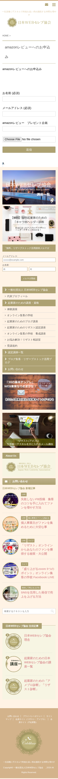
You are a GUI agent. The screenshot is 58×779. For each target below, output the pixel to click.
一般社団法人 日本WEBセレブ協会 (28, 289)
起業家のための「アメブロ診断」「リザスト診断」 (37, 685)
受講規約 (12, 345)
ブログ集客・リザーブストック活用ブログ (28, 361)
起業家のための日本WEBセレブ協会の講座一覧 (37, 662)
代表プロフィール (17, 296)
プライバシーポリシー (32, 716)
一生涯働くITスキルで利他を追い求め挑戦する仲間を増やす (29, 762)
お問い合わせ (15, 369)
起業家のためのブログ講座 (22, 321)
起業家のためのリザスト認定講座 (26, 327)
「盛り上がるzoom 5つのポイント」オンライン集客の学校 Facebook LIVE (37, 573)
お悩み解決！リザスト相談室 (24, 339)
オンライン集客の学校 (20, 315)
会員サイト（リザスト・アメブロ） (30, 719)
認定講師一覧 (15, 352)
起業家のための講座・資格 (23, 302)
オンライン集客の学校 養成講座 (26, 333)
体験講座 (12, 309)
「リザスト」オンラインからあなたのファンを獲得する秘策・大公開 (37, 549)
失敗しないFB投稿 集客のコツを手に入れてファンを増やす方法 (37, 503)
